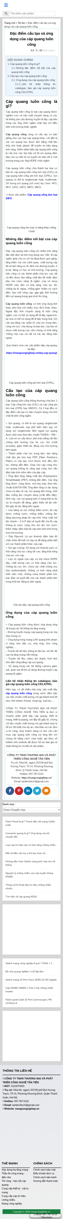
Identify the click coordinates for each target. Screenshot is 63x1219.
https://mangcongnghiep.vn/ (37, 777)
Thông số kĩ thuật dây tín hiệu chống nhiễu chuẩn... (28, 886)
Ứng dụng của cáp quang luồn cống (35, 80)
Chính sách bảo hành (45, 1177)
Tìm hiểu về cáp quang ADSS (21, 896)
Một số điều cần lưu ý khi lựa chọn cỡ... (26, 853)
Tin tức (21, 22)
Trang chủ (9, 22)
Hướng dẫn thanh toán (45, 1180)
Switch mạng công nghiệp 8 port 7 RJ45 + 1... (30, 963)
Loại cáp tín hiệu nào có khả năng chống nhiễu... (31, 845)
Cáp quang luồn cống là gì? (25, 64)
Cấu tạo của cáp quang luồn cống (28, 76)
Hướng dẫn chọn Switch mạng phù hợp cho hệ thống (30, 863)
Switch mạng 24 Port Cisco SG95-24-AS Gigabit (31, 979)
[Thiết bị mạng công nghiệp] (31, 5)
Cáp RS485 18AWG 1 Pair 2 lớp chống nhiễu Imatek (29, 990)
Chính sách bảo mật (44, 1169)
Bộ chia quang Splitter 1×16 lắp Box (25, 971)
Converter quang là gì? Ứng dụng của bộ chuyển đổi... (27, 835)
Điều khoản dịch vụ (43, 1173)
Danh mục (8, 804)
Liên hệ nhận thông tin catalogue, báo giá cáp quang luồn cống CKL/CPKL (35, 88)
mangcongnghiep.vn (27, 1108)
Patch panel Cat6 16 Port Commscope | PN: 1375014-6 (29, 1001)
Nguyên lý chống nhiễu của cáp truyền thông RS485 (29, 875)
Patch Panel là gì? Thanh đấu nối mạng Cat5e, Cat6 (30, 823)
